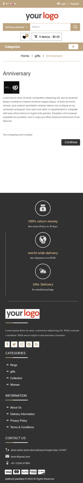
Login (63, 4)
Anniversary (54, 56)
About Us (15, 407)
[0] (24, 38)
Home (25, 56)
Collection (16, 378)
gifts (37, 56)
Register (74, 4)
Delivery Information (22, 414)
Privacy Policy (18, 420)
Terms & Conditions (22, 427)
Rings (13, 365)
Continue (70, 142)
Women (15, 385)
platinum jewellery (15, 479)
